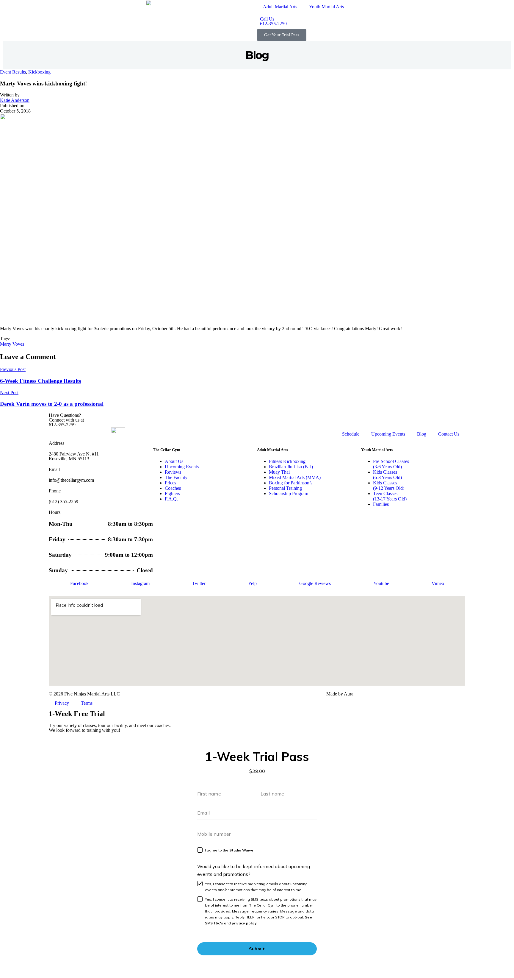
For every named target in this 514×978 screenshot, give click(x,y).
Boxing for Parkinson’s (290, 482)
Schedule (350, 433)
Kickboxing (39, 71)
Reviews (173, 472)
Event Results (13, 71)
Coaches (173, 488)
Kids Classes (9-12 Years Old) (388, 485)
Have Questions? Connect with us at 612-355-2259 (66, 420)
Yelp (252, 583)
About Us (174, 461)
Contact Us (448, 433)
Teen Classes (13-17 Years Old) (390, 496)
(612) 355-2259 (63, 501)
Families (381, 504)
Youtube (381, 583)
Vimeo (438, 583)
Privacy (62, 703)
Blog (421, 433)
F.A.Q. (171, 498)
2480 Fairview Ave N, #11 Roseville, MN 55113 (74, 456)
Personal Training (285, 488)
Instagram (140, 583)
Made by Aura (339, 693)
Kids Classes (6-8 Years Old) (387, 474)
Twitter (199, 583)
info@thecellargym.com (71, 480)
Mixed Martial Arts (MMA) (295, 477)
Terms (87, 703)
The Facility (176, 477)
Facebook (79, 583)
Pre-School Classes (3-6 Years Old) (391, 464)
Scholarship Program (288, 493)
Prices (170, 482)
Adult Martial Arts (280, 6)
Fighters (172, 493)
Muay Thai (279, 472)
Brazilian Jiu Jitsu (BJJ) (291, 466)
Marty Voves (12, 344)
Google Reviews (315, 583)
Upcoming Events (388, 433)
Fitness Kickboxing (287, 461)
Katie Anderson (14, 100)
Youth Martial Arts (326, 6)
